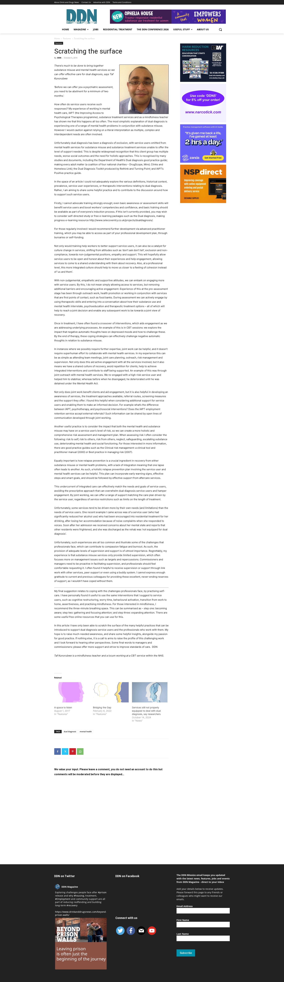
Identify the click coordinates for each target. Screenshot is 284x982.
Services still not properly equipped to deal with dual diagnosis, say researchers (146, 710)
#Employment (62, 898)
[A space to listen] (72, 692)
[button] (220, 29)
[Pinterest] (72, 751)
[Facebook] (57, 751)
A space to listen (63, 707)
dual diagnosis (70, 731)
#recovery (72, 905)
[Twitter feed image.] (81, 943)
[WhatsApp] (80, 751)
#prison (102, 892)
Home (57, 38)
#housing (79, 895)
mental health (86, 731)
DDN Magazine (69, 886)
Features (67, 38)
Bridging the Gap (102, 707)
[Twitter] (65, 751)
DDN (59, 57)
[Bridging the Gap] (111, 692)
